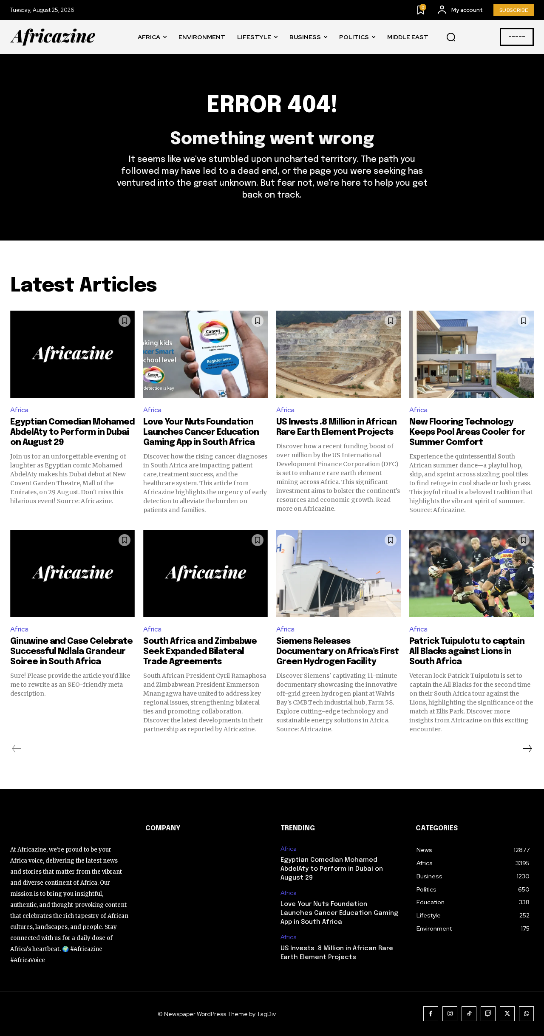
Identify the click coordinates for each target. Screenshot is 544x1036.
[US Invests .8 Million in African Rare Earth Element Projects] (338, 354)
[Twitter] (507, 1013)
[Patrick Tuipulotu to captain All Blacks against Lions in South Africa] (471, 573)
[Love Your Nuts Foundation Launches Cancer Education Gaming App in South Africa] (205, 354)
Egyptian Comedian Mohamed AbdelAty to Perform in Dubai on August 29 (72, 432)
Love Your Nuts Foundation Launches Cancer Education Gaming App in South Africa (201, 432)
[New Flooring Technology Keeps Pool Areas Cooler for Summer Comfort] (471, 354)
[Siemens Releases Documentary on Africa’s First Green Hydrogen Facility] (338, 573)
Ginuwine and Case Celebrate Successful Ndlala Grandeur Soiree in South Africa (71, 651)
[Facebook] (430, 1013)
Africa (19, 409)
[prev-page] (16, 748)
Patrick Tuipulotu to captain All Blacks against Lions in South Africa (466, 651)
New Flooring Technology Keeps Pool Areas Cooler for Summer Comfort (467, 432)
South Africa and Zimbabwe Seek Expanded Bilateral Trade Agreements (200, 651)
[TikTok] (469, 1013)
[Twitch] (488, 1013)
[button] (451, 37)
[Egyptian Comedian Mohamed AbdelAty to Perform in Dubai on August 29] (72, 354)
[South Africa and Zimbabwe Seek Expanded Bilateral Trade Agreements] (205, 573)
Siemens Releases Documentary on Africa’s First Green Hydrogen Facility (337, 651)
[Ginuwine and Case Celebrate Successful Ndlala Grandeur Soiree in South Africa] (72, 573)
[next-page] (527, 748)
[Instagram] (449, 1013)
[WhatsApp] (526, 1013)
